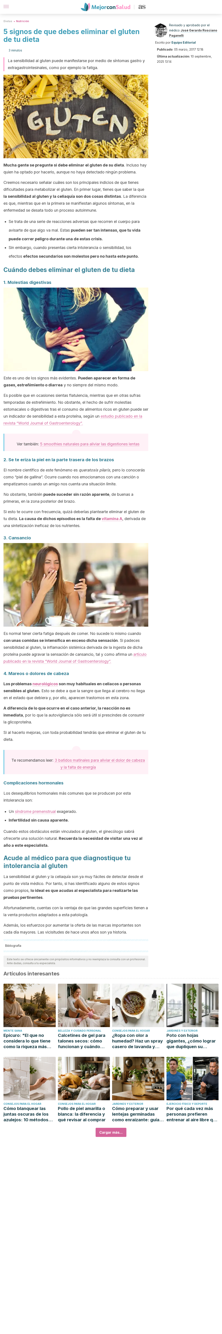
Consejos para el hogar (131, 1030)
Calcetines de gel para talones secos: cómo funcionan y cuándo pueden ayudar (81, 1041)
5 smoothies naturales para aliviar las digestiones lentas (89, 444)
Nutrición (22, 21)
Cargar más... (111, 1132)
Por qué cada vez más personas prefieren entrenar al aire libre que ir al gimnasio (192, 1114)
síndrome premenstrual (35, 811)
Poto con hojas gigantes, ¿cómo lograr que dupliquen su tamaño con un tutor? (191, 1041)
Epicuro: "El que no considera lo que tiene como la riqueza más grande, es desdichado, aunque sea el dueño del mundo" (29, 1041)
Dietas (7, 21)
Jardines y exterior (182, 1030)
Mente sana (12, 1030)
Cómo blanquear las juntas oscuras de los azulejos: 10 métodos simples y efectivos (26, 1114)
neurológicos (45, 684)
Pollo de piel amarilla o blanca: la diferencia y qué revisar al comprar (82, 1114)
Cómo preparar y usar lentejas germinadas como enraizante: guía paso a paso (135, 1114)
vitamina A (112, 518)
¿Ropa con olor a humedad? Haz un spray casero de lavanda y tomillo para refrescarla (137, 1041)
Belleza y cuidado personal (79, 1030)
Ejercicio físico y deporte (186, 1103)
